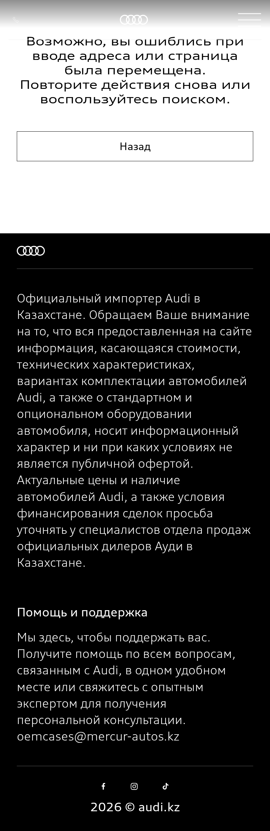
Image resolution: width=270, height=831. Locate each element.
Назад (135, 146)
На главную (135, 184)
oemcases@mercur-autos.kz (98, 736)
